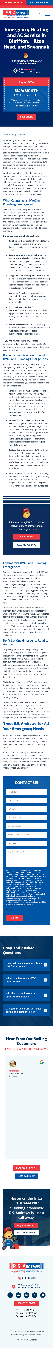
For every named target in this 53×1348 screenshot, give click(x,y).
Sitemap (33, 1340)
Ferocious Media (35, 1335)
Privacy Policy (22, 1340)
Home (5, 135)
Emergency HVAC (18, 135)
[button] (40, 14)
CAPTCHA (10, 909)
